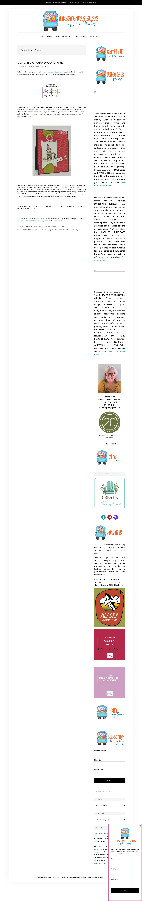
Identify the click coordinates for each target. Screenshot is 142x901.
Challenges (37, 226)
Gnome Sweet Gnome (60, 229)
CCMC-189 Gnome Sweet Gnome (40, 62)
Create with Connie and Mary (35, 221)
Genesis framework (76, 877)
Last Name (98, 769)
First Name (98, 760)
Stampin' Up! (74, 229)
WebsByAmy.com (98, 877)
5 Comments (46, 66)
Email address (100, 750)
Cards (29, 226)
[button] (102, 35)
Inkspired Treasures (71, 20)
